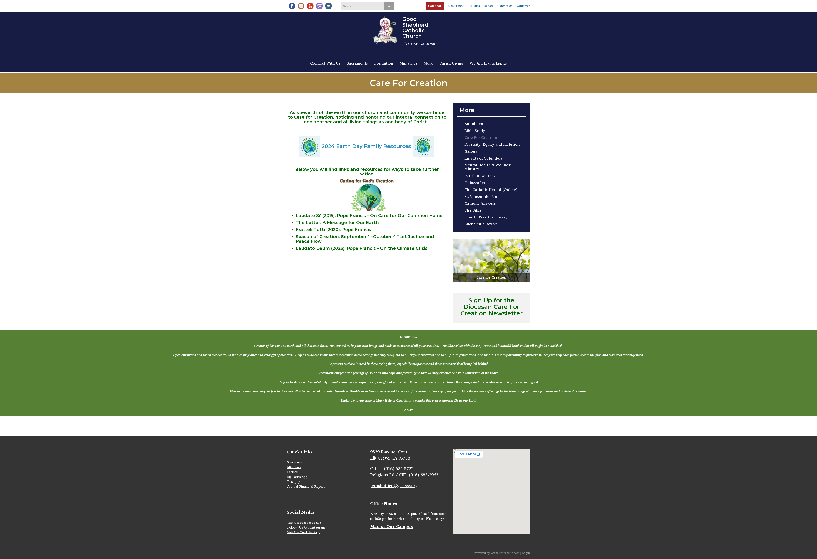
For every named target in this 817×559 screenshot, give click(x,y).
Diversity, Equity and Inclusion (492, 144)
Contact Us (504, 5)
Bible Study (474, 130)
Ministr (292, 467)
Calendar (434, 5)
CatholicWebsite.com (505, 552)
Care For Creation (480, 137)
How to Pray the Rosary (486, 217)
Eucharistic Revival (481, 224)
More (428, 63)
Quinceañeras (476, 182)
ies (299, 467)
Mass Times (456, 5)
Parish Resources (479, 175)
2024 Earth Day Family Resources (366, 146)
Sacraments (357, 63)
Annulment (474, 123)
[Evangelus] (319, 6)
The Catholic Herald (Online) (490, 189)
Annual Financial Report (306, 486)
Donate (488, 5)
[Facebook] (292, 6)
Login (526, 552)
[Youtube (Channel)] (310, 6)
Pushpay (293, 481)
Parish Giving (451, 63)
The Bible (473, 210)
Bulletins (474, 5)
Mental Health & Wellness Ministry (488, 167)
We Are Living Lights (488, 63)
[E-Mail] (328, 6)
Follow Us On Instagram (306, 527)
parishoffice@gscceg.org (394, 485)
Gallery (471, 151)
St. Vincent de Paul (481, 196)
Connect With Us (325, 63)
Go (389, 6)
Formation (383, 63)
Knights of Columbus (483, 158)
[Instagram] (301, 6)
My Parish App (297, 476)
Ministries (408, 63)
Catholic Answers (480, 203)
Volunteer (523, 5)
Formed (292, 471)
